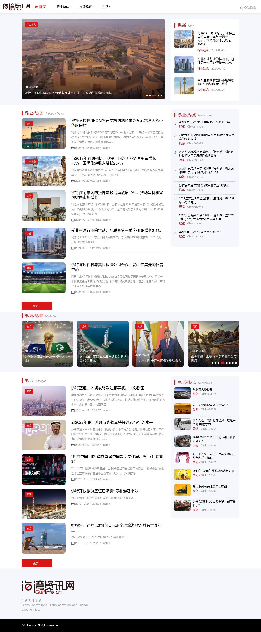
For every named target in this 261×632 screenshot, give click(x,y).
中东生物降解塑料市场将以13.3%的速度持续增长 (215, 82)
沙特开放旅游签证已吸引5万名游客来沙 (104, 491)
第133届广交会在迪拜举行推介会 (200, 232)
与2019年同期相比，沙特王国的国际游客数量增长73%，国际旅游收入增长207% (216, 38)
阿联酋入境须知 (203, 389)
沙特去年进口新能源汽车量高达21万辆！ (205, 185)
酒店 (182, 160)
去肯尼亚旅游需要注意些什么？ (213, 405)
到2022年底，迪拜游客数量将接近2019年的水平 (112, 422)
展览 (182, 126)
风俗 (196, 428)
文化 (29, 459)
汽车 (182, 190)
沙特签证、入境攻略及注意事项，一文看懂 (107, 388)
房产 (29, 195)
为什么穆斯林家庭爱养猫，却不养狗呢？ (214, 503)
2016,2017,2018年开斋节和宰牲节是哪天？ (214, 439)
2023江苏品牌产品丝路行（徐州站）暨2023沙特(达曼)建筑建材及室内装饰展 (206, 217)
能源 (182, 143)
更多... (37, 306)
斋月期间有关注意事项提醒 (210, 486)
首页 (42, 6)
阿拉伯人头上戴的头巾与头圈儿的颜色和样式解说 (214, 456)
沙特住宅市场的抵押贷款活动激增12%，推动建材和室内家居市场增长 (117, 195)
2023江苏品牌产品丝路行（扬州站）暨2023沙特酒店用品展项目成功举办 (206, 153)
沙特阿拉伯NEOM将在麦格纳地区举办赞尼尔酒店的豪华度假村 (117, 123)
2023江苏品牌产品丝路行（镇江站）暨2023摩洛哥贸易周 (206, 200)
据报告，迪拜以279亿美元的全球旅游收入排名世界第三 (116, 527)
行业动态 (63, 6)
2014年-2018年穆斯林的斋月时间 (213, 471)
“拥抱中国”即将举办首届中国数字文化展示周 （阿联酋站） (117, 459)
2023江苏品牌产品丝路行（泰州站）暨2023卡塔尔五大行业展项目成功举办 (206, 170)
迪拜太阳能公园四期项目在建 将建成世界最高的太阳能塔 (206, 137)
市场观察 (85, 6)
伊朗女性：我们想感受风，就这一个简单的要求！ (214, 422)
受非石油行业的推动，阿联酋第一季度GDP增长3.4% (116, 230)
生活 (105, 6)
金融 (29, 233)
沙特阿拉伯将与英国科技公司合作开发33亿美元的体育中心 (117, 267)
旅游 (29, 391)
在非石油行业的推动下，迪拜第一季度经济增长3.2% (215, 61)
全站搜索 (249, 8)
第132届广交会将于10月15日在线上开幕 (204, 122)
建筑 (29, 123)
